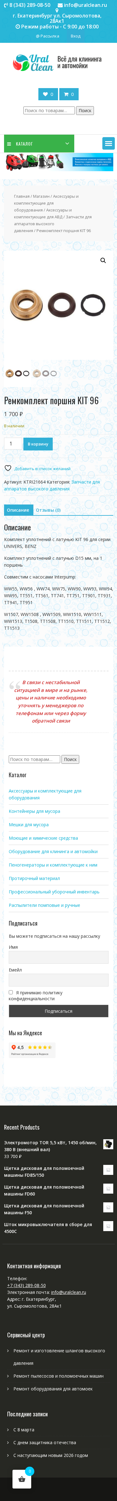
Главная (22, 196)
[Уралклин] (58, 169)
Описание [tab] (18, 510)
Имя (13, 947)
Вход (75, 36)
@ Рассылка (47, 36)
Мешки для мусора (29, 825)
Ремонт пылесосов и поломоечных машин (58, 1376)
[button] (108, 143)
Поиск (85, 110)
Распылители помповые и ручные (44, 905)
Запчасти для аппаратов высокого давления (53, 223)
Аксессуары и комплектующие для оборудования (46, 203)
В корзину (38, 444)
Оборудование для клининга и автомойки (53, 851)
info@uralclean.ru (68, 1292)
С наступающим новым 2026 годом (50, 1455)
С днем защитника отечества (44, 1442)
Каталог (24, 143)
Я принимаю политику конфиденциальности (35, 995)
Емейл (15, 970)
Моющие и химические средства (43, 838)
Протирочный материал (34, 878)
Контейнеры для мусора (34, 811)
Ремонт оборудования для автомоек (53, 1389)
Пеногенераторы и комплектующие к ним (53, 865)
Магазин (41, 196)
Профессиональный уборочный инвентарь (54, 892)
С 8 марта (23, 1430)
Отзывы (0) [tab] (48, 510)
